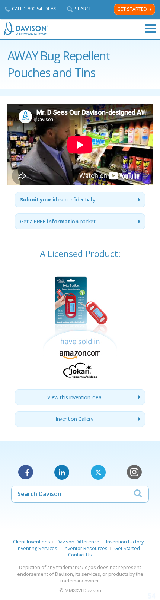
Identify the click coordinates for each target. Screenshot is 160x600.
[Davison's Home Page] (26, 28)
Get (58, 221)
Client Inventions (31, 541)
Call (34, 8)
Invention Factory (125, 541)
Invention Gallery (74, 418)
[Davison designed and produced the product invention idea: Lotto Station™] (80, 379)
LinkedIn (61, 472)
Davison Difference (78, 541)
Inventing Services (37, 548)
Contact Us (80, 554)
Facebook (25, 472)
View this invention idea (74, 397)
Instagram (134, 472)
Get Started (132, 9)
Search (84, 9)
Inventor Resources (86, 548)
